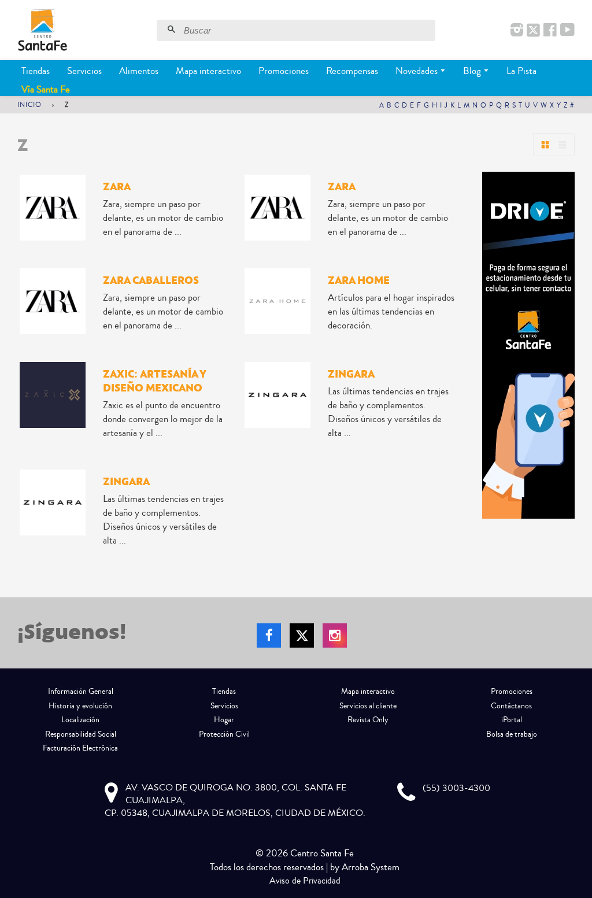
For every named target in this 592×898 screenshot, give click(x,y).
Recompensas (352, 71)
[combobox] (308, 30)
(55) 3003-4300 (456, 788)
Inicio (29, 105)
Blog (473, 71)
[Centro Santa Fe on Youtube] (567, 30)
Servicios (84, 71)
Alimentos (138, 71)
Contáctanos (511, 706)
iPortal (511, 720)
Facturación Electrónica (80, 748)
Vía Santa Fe (45, 89)
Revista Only (367, 720)
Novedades (417, 71)
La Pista (521, 71)
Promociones (283, 71)
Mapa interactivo (208, 71)
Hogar (224, 720)
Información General (80, 691)
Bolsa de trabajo (511, 734)
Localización (80, 720)
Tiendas (35, 71)
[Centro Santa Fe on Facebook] (550, 30)
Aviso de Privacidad (305, 880)
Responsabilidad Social (80, 734)
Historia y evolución (80, 706)
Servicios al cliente (368, 706)
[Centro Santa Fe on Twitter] (533, 30)
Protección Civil (224, 734)
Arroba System (370, 867)
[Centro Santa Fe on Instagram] (517, 30)
